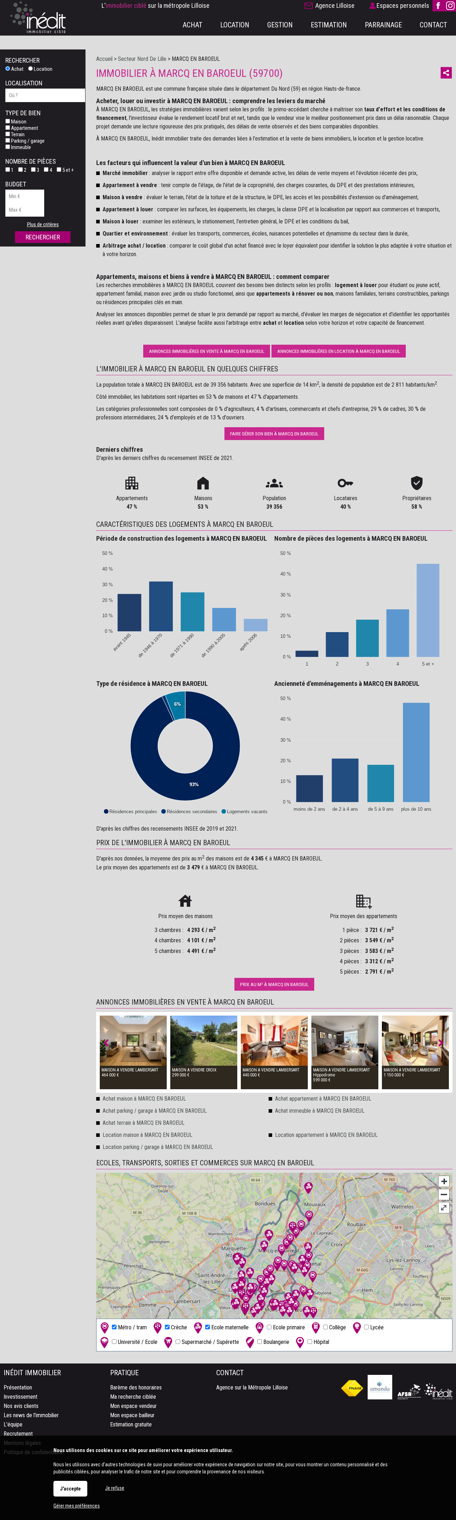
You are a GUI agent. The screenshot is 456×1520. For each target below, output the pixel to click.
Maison (18, 121)
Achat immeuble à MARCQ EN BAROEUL (319, 1110)
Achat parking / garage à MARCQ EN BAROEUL (155, 1110)
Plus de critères (43, 224)
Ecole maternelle (229, 1327)
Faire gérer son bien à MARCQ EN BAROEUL (274, 433)
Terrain (17, 134)
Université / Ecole (136, 1342)
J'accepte (70, 1489)
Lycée (376, 1327)
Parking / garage (27, 141)
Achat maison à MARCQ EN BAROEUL (144, 1098)
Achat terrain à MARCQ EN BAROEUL (144, 1122)
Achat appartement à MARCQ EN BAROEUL (323, 1098)
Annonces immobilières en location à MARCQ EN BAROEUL (338, 351)
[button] (130, 811)
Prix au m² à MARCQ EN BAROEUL (274, 984)
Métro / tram (131, 1327)
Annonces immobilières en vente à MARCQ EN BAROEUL (206, 351)
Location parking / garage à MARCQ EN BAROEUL (158, 1147)
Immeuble (20, 147)
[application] (185, 607)
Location (42, 69)
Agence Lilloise (334, 5)
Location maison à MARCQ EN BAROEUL (147, 1135)
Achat (17, 69)
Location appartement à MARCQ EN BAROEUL (326, 1135)
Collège (337, 1327)
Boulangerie (275, 1342)
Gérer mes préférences (76, 1506)
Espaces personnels (403, 5)
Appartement (24, 128)
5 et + (67, 170)
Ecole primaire (288, 1327)
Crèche (178, 1327)
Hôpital (320, 1342)
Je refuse (114, 1488)
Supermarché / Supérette (209, 1342)
